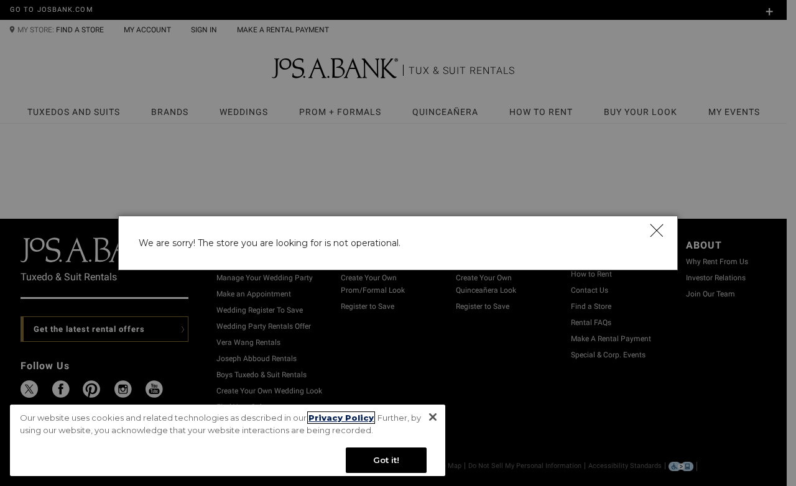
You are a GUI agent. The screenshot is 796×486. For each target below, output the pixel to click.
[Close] (656, 229)
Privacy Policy (341, 418)
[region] (227, 440)
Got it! (386, 460)
